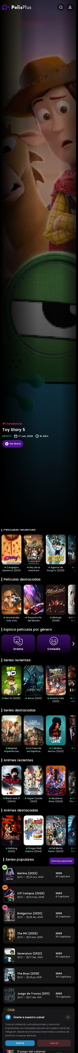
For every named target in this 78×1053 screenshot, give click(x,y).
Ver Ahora (15, 443)
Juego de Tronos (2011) (33, 993)
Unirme (20, 1043)
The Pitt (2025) (27, 933)
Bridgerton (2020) (29, 913)
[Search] (61, 7)
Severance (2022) (29, 953)
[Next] (73, 553)
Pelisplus (16, 7)
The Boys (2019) (28, 973)
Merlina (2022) (27, 873)
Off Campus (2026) (30, 893)
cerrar (54, 1043)
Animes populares (61, 861)
